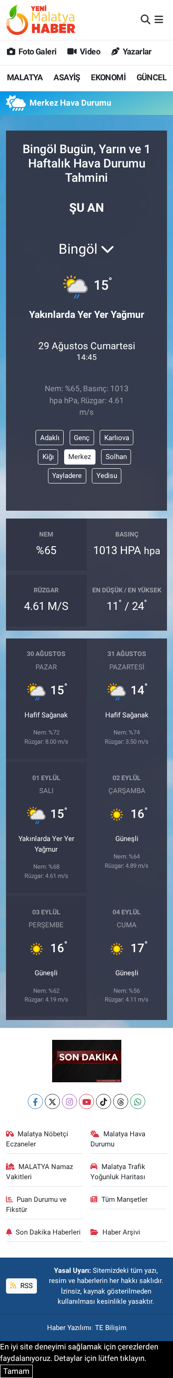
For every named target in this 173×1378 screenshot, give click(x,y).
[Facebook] (35, 1101)
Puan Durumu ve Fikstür (36, 1204)
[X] (52, 1101)
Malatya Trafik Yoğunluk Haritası (117, 1172)
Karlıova (116, 438)
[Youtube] (86, 1101)
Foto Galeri (36, 51)
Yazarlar (136, 51)
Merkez (79, 457)
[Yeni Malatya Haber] (40, 19)
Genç (81, 438)
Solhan (116, 457)
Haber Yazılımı (69, 1328)
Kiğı (48, 457)
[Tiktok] (103, 1101)
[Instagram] (69, 1101)
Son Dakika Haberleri (48, 1232)
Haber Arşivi (121, 1232)
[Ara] (145, 19)
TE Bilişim (110, 1328)
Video (89, 51)
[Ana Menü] (159, 19)
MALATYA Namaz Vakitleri (39, 1172)
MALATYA (25, 77)
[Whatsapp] (137, 1101)
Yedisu (106, 475)
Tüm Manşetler (124, 1199)
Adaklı (50, 438)
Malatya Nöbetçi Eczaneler (37, 1139)
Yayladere (67, 475)
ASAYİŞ (67, 77)
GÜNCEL (152, 77)
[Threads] (120, 1101)
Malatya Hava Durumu (117, 1139)
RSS (25, 1286)
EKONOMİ (108, 77)
